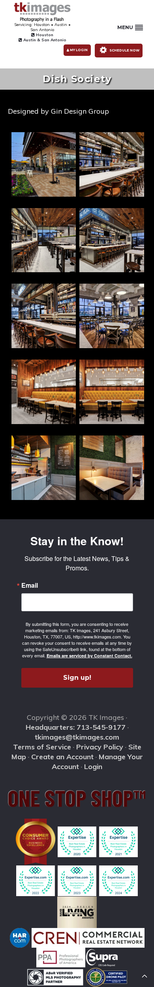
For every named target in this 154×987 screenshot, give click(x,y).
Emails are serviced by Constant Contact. (89, 656)
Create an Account (62, 756)
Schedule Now (124, 50)
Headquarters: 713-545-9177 (76, 727)
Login (93, 766)
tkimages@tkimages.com (77, 737)
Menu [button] (125, 27)
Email (29, 585)
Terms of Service (42, 746)
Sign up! (77, 677)
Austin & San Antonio (44, 39)
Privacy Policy (99, 746)
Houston (44, 34)
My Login (78, 50)
